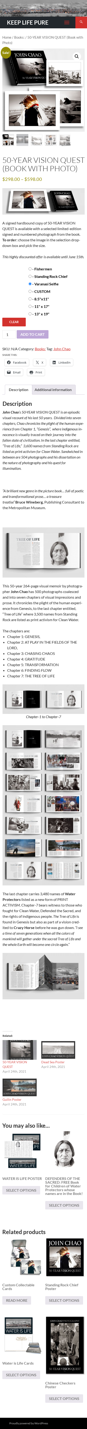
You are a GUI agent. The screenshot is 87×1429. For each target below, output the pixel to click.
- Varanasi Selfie (45, 284)
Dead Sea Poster (53, 1062)
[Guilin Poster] (20, 1087)
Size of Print (11, 298)
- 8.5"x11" (40, 299)
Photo (8, 268)
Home (6, 37)
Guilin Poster (12, 1099)
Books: (19, 37)
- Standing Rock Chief (50, 276)
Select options (21, 1190)
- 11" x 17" (40, 306)
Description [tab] (18, 389)
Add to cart (32, 334)
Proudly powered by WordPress (28, 1423)
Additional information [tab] (53, 389)
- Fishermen (42, 269)
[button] (77, 56)
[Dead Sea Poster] (58, 1050)
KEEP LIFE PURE (27, 22)
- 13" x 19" (40, 314)
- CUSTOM (41, 291)
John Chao (62, 349)
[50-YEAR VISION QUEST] (20, 1050)
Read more (16, 1300)
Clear (14, 322)
